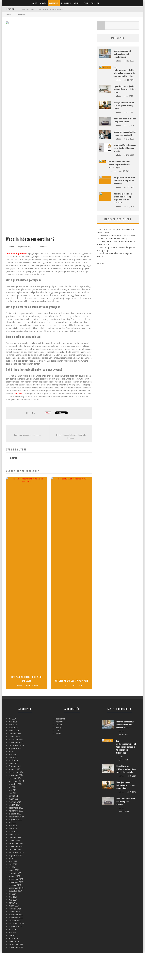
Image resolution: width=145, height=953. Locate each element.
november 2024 (16, 775)
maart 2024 (14, 799)
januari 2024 (14, 804)
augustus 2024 (15, 784)
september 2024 (16, 781)
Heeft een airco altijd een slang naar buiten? (125, 120)
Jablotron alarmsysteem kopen (27, 434)
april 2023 (13, 831)
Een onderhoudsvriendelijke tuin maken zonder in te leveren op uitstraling (124, 71)
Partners (100, 263)
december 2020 (16, 914)
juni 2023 (13, 825)
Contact (95, 3)
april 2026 (13, 727)
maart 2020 (14, 941)
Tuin (86, 3)
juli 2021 (12, 894)
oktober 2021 (15, 885)
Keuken (77, 3)
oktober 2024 (15, 778)
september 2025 (16, 745)
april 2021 (13, 902)
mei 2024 (13, 793)
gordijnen (18, 393)
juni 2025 (13, 754)
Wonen (43, 3)
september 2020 (16, 923)
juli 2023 (12, 822)
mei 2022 (13, 864)
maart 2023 (14, 834)
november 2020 (16, 917)
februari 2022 (15, 873)
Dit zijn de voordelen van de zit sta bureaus (71, 436)
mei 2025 (13, 757)
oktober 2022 (15, 849)
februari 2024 (15, 801)
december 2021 (16, 879)
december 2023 (16, 807)
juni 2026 (13, 721)
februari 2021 (15, 908)
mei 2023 (13, 828)
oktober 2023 (15, 813)
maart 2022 (14, 870)
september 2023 (16, 816)
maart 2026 (14, 730)
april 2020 (13, 938)
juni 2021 (13, 896)
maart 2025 (14, 763)
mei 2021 (13, 899)
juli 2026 (12, 718)
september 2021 (16, 888)
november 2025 (16, 742)
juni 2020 (13, 932)
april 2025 (13, 760)
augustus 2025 (15, 748)
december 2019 (16, 944)
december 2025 (16, 739)
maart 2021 (14, 905)
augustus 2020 (15, 926)
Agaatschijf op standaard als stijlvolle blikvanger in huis (125, 147)
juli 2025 (12, 751)
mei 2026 (13, 724)
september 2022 (16, 852)
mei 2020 (13, 935)
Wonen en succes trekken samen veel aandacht (125, 133)
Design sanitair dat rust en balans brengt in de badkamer (124, 180)
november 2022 (16, 846)
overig (58, 727)
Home (34, 3)
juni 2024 (13, 790)
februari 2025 (15, 766)
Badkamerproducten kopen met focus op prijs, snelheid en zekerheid (123, 198)
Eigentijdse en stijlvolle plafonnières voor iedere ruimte (125, 89)
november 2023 (16, 810)
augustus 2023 (15, 819)
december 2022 (16, 843)
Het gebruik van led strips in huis (71, 680)
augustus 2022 (15, 855)
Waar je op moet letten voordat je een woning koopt (44, 9)
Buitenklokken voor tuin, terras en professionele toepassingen (119, 164)
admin (11, 246)
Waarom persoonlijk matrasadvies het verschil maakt (122, 53)
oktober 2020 (15, 920)
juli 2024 (12, 787)
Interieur (53, 3)
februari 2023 (15, 837)
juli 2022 (12, 858)
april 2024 (13, 796)
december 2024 (16, 772)
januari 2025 (14, 769)
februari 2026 (15, 733)
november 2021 (16, 882)
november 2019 (16, 947)
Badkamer (66, 3)
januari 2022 (14, 876)
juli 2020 (12, 929)
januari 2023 (14, 840)
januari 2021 (14, 911)
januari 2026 (14, 736)
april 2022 (13, 867)
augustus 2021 (15, 891)
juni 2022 (13, 861)
